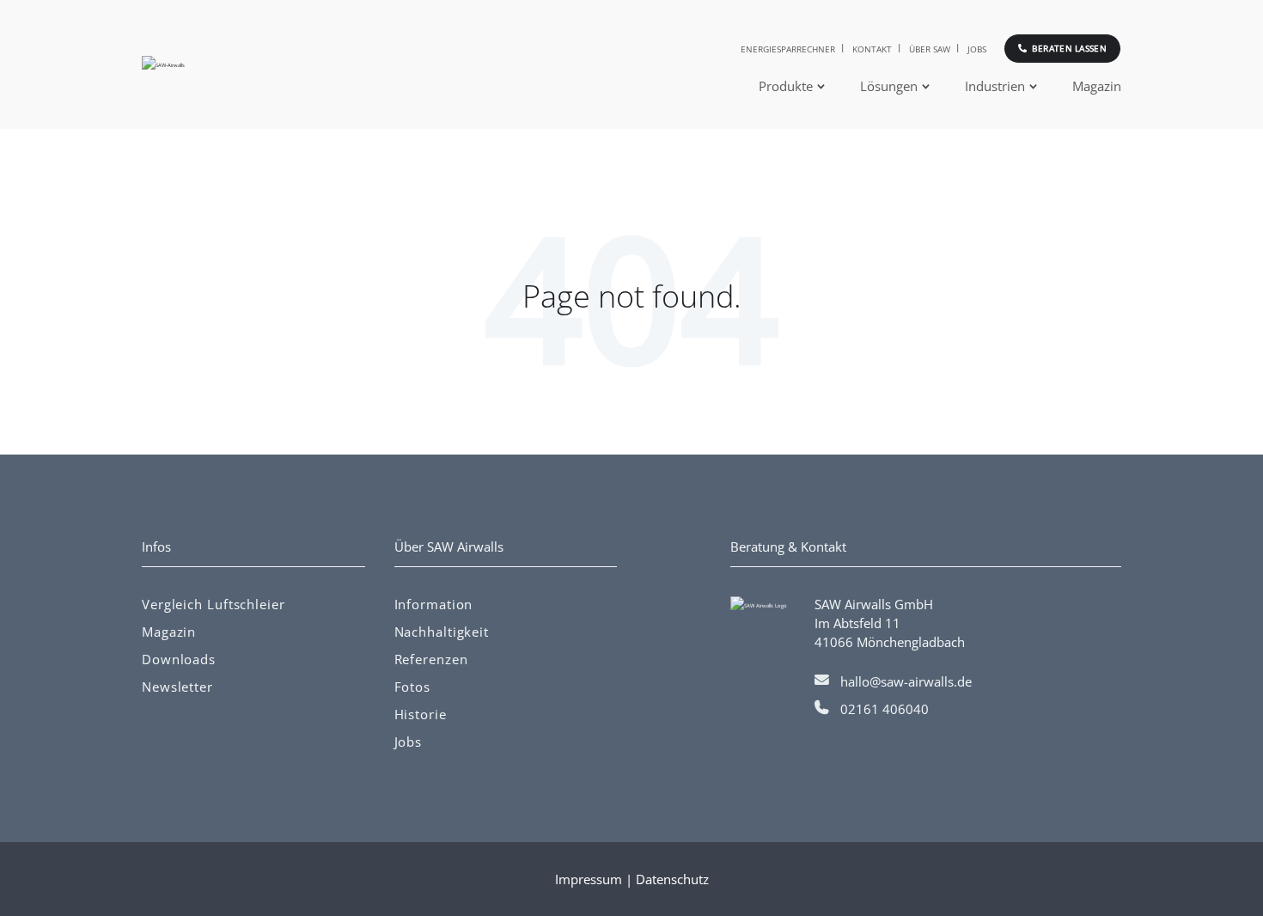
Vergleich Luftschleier (213, 604)
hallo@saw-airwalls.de (906, 681)
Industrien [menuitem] (995, 86)
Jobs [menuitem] (976, 49)
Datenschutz (672, 879)
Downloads (179, 659)
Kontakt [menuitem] (872, 49)
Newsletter (177, 686)
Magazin (169, 631)
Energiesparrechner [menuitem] (788, 49)
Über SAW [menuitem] (929, 49)
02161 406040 (884, 709)
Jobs (408, 741)
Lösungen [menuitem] (889, 86)
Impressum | (595, 879)
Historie (420, 714)
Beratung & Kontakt (788, 546)
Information (433, 604)
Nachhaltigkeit (442, 631)
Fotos (412, 686)
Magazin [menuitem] (1096, 86)
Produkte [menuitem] (786, 86)
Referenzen (431, 659)
